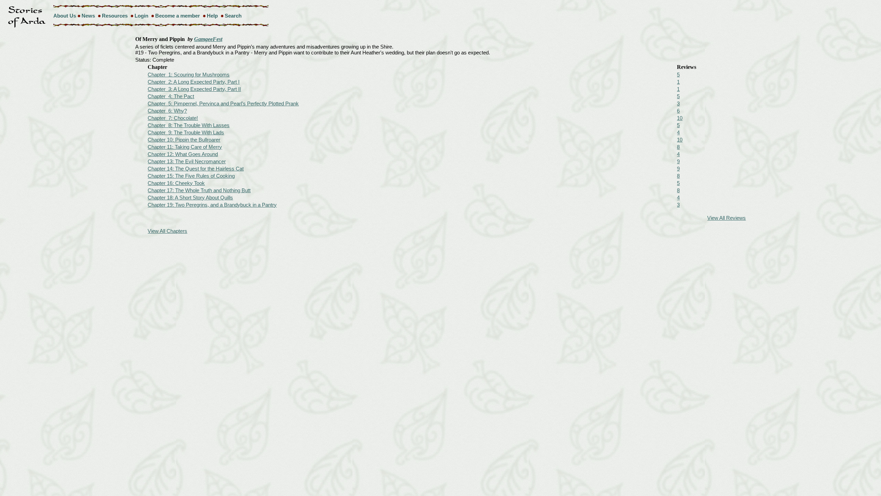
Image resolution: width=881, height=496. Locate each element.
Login (141, 16)
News (88, 16)
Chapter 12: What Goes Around (183, 154)
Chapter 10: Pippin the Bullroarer (184, 140)
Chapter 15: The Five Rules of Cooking (191, 176)
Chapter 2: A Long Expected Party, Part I (194, 82)
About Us (64, 16)
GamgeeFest (208, 39)
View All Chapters (167, 231)
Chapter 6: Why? (167, 111)
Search (233, 16)
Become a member (177, 16)
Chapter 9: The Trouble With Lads (186, 132)
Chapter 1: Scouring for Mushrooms (189, 75)
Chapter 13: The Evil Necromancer (187, 161)
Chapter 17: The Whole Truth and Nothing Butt (199, 190)
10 (679, 118)
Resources (115, 16)
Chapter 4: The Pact (171, 96)
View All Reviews (726, 218)
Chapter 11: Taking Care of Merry (185, 147)
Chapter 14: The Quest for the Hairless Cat (196, 169)
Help (212, 16)
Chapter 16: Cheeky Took (176, 183)
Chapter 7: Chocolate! (173, 118)
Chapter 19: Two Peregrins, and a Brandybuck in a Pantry (212, 205)
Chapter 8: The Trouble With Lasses (189, 125)
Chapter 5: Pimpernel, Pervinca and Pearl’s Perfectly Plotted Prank (223, 103)
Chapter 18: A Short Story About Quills (190, 197)
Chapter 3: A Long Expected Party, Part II (194, 89)
